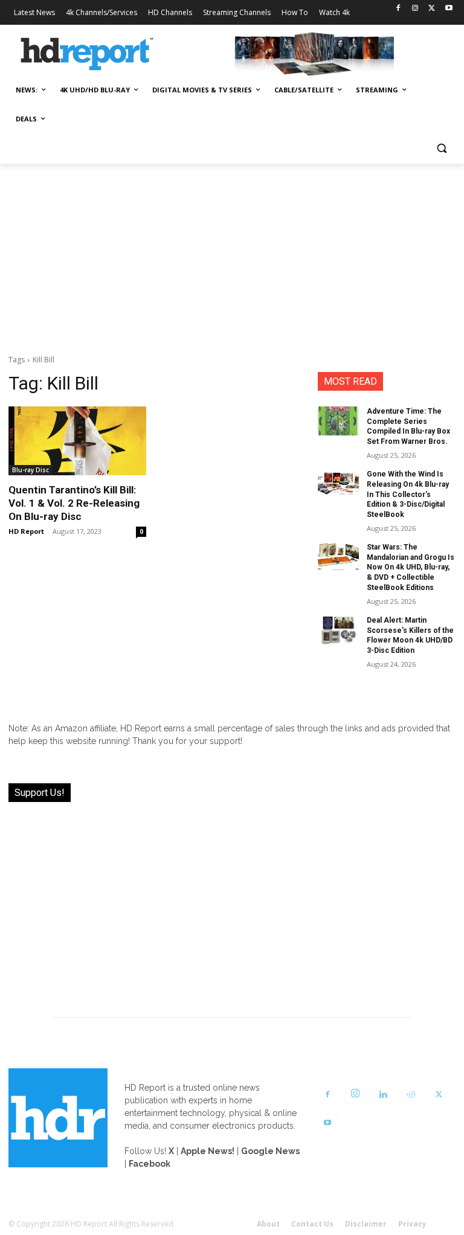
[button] (441, 148)
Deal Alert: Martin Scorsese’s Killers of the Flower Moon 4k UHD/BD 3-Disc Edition (410, 635)
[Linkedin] (383, 1095)
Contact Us (312, 1224)
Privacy (412, 1224)
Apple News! (207, 1151)
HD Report (26, 531)
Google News (270, 1151)
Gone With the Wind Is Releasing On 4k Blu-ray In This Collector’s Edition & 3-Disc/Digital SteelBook (408, 494)
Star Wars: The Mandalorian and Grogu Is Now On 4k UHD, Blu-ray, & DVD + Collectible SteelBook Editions (410, 567)
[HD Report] (87, 54)
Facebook (149, 1164)
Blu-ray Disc (30, 470)
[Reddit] (410, 1095)
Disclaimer (366, 1224)
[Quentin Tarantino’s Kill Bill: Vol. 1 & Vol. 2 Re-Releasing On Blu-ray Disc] (77, 440)
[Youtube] (449, 9)
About (268, 1224)
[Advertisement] (232, 254)
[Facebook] (398, 9)
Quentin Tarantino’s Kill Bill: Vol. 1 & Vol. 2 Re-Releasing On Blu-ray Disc (74, 503)
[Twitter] (432, 9)
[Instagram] (415, 9)
